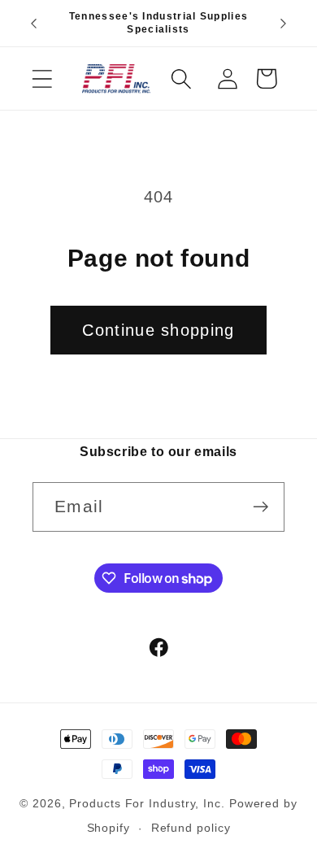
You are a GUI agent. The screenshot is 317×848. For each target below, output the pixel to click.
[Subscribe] (260, 507)
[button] (42, 78)
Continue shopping (158, 330)
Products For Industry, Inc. (147, 803)
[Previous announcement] (34, 23)
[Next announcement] (284, 23)
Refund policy (191, 827)
